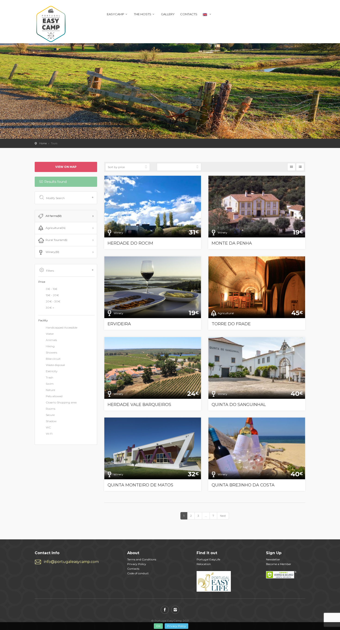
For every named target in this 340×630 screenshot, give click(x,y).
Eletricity (52, 371)
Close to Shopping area (61, 402)
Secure (50, 415)
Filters (50, 270)
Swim (50, 384)
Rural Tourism (56, 240)
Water (50, 334)
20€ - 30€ (53, 301)
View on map (66, 167)
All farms (54, 216)
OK (158, 626)
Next (223, 515)
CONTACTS (188, 14)
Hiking (50, 346)
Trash (49, 377)
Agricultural (55, 228)
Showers (51, 352)
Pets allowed (54, 396)
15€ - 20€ (52, 295)
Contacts (133, 568)
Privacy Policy (176, 626)
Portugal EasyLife (208, 559)
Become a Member (278, 564)
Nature (50, 390)
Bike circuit (53, 359)
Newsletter (273, 559)
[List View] (300, 167)
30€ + (50, 307)
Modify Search (55, 198)
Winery (52, 252)
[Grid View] (291, 167)
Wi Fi (49, 434)
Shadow (51, 421)
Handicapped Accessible (61, 327)
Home (43, 143)
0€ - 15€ (51, 289)
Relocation (204, 564)
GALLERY (168, 14)
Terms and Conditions (141, 559)
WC (48, 427)
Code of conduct (138, 573)
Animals (51, 340)
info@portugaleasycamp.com (71, 561)
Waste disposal (55, 365)
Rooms (50, 409)
